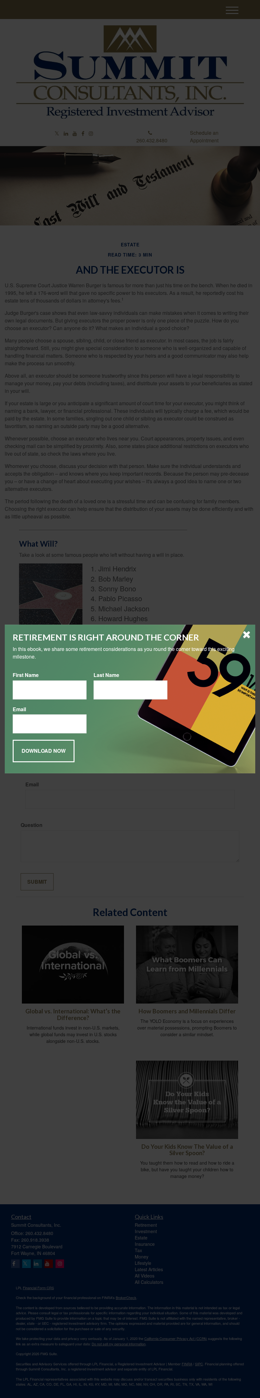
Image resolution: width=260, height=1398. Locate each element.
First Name (26, 675)
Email (19, 709)
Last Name (106, 675)
